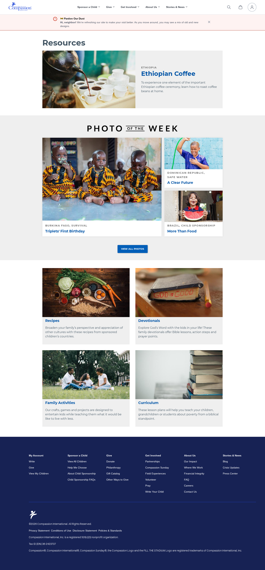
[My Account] (252, 7)
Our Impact (190, 461)
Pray (148, 485)
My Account (36, 455)
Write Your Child (154, 491)
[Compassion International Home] (20, 10)
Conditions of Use (61, 530)
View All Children (77, 461)
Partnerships (152, 461)
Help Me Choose (77, 467)
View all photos (132, 249)
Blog (225, 461)
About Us (190, 455)
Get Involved (153, 455)
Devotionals (149, 320)
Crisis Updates (231, 467)
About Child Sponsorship (82, 473)
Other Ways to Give (117, 479)
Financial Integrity (194, 473)
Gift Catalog (113, 473)
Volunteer (150, 479)
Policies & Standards (110, 530)
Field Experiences (155, 473)
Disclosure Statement (85, 530)
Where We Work (193, 467)
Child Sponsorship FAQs (81, 479)
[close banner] (209, 22)
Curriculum (148, 403)
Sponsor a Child (77, 455)
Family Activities (60, 403)
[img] (20, 6)
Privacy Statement (39, 530)
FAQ (186, 479)
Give (31, 467)
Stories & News (232, 455)
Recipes (52, 320)
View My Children (39, 473)
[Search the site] (229, 7)
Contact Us (190, 491)
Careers (188, 485)
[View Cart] (240, 7)
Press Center (230, 473)
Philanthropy (113, 467)
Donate (110, 461)
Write (32, 461)
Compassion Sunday (157, 467)
